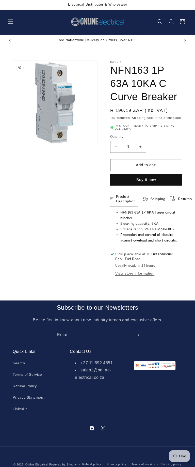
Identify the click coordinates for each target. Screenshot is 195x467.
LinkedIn (20, 409)
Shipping (139, 118)
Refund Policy (25, 386)
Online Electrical (36, 464)
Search (19, 363)
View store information (134, 273)
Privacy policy (116, 464)
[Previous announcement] (9, 40)
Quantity (116, 137)
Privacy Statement (28, 397)
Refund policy (91, 464)
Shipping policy (171, 464)
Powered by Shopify (63, 464)
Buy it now (146, 179)
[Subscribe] (137, 335)
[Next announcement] (185, 40)
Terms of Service (27, 374)
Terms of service (143, 464)
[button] (10, 21)
